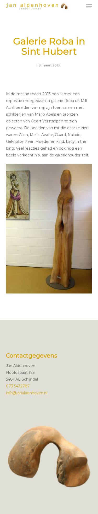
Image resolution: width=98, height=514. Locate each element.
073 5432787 (18, 386)
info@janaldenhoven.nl (26, 393)
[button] (89, 6)
